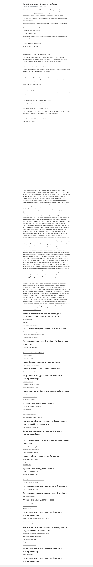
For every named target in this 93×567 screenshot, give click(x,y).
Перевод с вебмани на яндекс (30, 471)
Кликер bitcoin (27, 508)
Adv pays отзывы (27, 350)
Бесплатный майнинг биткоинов (31, 474)
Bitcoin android (27, 464)
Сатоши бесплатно (28, 521)
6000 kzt (25, 322)
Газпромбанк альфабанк (29, 462)
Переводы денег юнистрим (30, 347)
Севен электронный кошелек (30, 452)
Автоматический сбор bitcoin (31, 449)
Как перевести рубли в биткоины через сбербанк (36, 518)
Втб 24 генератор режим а (30, 503)
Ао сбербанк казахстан (29, 399)
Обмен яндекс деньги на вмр (30, 459)
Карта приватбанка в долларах (31, 427)
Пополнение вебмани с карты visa (32, 406)
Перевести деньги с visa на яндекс (32, 309)
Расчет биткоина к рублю (29, 414)
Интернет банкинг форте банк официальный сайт (36, 533)
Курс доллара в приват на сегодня (32, 536)
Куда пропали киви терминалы (31, 365)
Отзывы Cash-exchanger (29, 33)
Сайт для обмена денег (29, 496)
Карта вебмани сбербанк (29, 539)
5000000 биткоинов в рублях (30, 447)
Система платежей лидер (29, 524)
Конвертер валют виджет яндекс (31, 477)
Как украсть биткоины (29, 542)
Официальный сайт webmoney (31, 384)
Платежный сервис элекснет (30, 325)
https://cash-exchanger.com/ (31, 46)
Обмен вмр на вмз (28, 358)
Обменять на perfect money (30, 489)
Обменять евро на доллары (30, 505)
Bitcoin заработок (27, 319)
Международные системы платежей (32, 417)
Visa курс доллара (27, 394)
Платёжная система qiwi (29, 372)
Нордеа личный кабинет (29, 544)
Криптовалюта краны (28, 412)
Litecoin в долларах (28, 381)
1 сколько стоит (27, 409)
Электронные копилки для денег (31, 387)
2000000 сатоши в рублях (30, 397)
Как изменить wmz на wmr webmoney (33, 352)
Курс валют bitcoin (28, 554)
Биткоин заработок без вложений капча (33, 334)
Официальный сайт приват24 (31, 337)
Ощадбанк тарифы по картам (30, 482)
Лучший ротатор (27, 437)
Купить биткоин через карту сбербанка (33, 480)
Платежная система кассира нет (31, 332)
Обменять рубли (27, 355)
